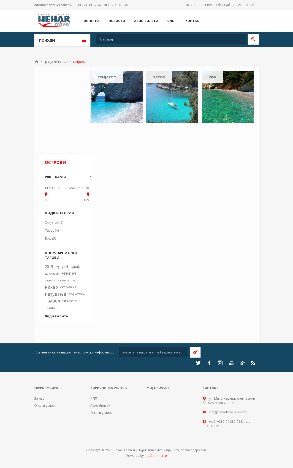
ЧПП (93, 398)
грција (76, 266)
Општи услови (45, 405)
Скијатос (107, 77)
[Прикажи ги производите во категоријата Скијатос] (117, 97)
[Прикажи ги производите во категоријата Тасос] (172, 97)
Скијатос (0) (54, 222)
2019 (49, 266)
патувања (55, 294)
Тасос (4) (52, 230)
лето (75, 280)
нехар (51, 287)
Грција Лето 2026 (56, 62)
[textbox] (171, 39)
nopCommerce (156, 455)
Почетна (36, 61)
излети (50, 280)
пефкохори (77, 294)
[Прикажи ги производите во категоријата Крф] (228, 97)
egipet (62, 266)
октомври (68, 287)
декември (52, 273)
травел (52, 301)
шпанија (51, 307)
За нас (39, 398)
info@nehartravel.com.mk (53, 5)
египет (68, 273)
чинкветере (71, 301)
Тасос (159, 77)
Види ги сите (56, 316)
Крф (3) (50, 238)
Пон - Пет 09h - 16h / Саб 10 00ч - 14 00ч (222, 5)
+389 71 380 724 (87, 5)
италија (63, 280)
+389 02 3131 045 (114, 5)
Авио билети (100, 405)
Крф (212, 77)
